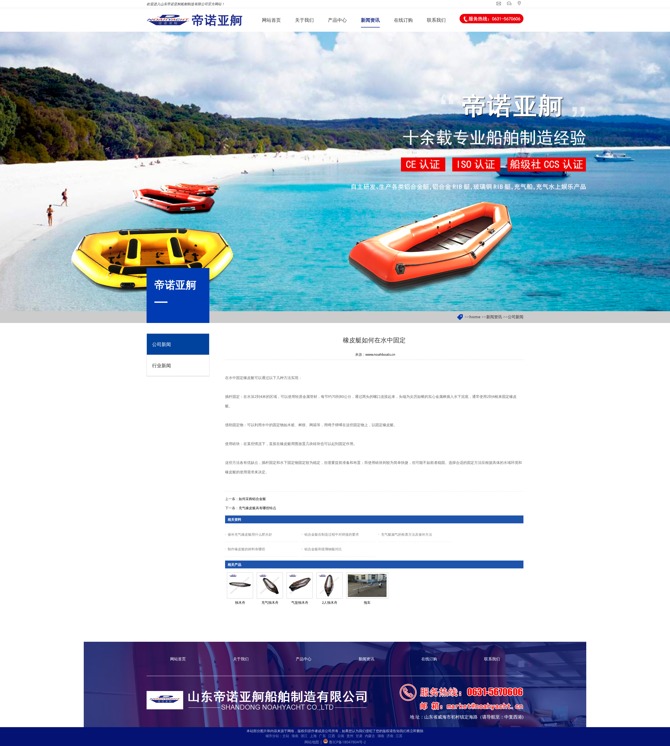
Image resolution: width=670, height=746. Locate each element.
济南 (390, 735)
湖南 (380, 735)
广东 (322, 735)
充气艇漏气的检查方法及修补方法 (406, 534)
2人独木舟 (329, 602)
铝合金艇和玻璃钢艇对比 (323, 549)
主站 (285, 735)
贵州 (350, 735)
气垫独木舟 (299, 602)
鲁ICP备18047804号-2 (347, 741)
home (475, 316)
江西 (331, 735)
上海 (313, 735)
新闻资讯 (494, 316)
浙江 (304, 735)
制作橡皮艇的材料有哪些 (246, 549)
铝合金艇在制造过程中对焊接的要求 (331, 534)
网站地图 (311, 741)
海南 (295, 735)
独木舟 (240, 602)
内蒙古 (370, 735)
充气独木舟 (269, 602)
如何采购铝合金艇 (252, 498)
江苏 (399, 735)
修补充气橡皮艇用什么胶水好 (250, 534)
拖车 (367, 602)
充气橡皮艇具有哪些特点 (257, 508)
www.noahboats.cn (380, 354)
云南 (340, 735)
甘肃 (359, 735)
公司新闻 (515, 316)
